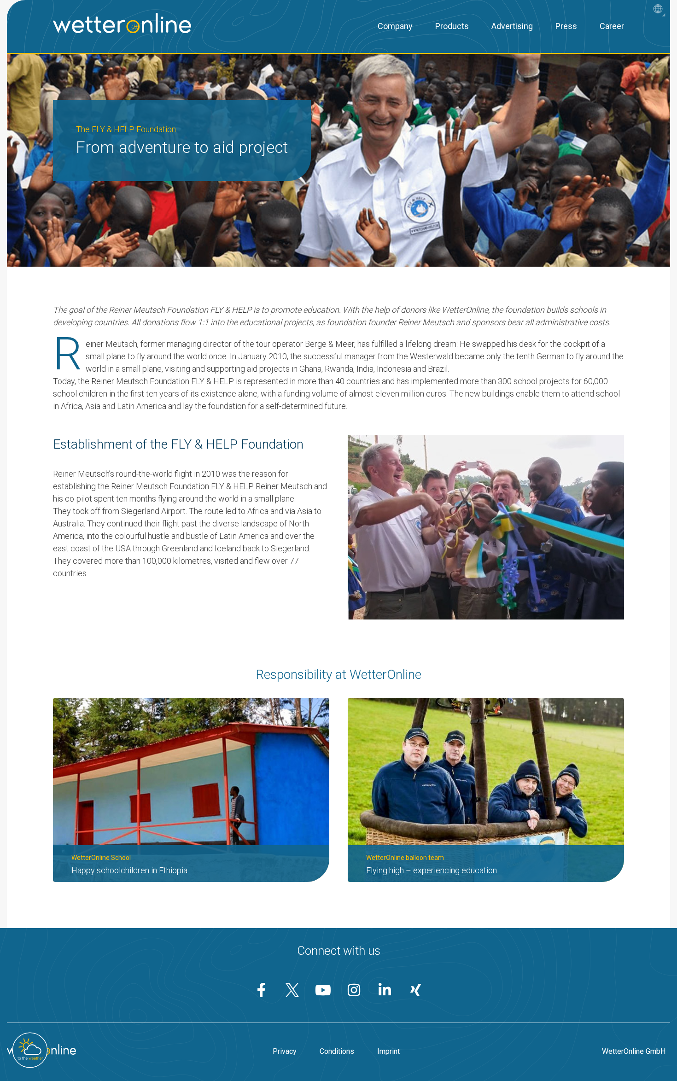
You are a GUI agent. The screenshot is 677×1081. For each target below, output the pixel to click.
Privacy (285, 1051)
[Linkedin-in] (385, 990)
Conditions (337, 1051)
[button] (660, 10)
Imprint (388, 1051)
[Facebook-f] (261, 990)
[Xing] (416, 990)
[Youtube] (323, 990)
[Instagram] (354, 990)
